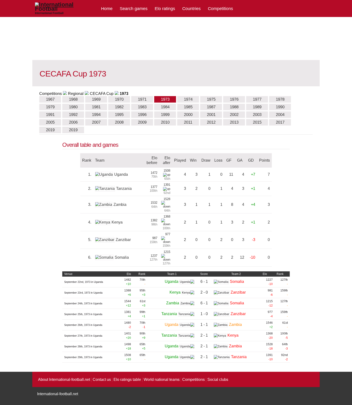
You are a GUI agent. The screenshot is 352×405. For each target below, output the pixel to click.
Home (107, 8)
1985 (188, 107)
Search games (134, 8)
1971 (142, 99)
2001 (211, 114)
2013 (234, 122)
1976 (234, 99)
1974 (188, 99)
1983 (142, 107)
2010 (165, 122)
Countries (191, 8)
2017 (280, 122)
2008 (119, 122)
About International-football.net (64, 380)
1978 (280, 99)
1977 (257, 99)
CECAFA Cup (102, 94)
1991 (50, 114)
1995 (119, 114)
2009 (142, 122)
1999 (165, 114)
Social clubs (217, 380)
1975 (211, 99)
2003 (257, 114)
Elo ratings (165, 8)
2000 (188, 114)
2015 (257, 122)
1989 (257, 107)
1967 (50, 99)
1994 (96, 114)
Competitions (220, 8)
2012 (211, 122)
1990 (280, 107)
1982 (119, 107)
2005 (50, 122)
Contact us (102, 380)
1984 (165, 107)
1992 (73, 114)
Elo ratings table (127, 380)
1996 (142, 114)
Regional (76, 94)
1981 (96, 107)
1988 (234, 107)
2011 (188, 122)
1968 (73, 99)
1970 (119, 99)
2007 (96, 122)
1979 (50, 107)
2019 (50, 130)
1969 (96, 99)
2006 (73, 122)
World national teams (162, 380)
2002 (234, 114)
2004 (280, 114)
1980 (73, 107)
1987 (211, 107)
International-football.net (57, 394)
